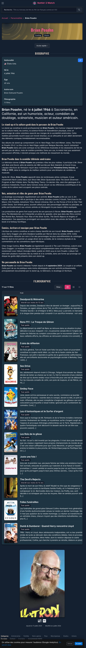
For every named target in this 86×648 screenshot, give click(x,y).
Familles (26, 636)
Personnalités (16, 18)
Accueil (5, 18)
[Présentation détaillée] (68, 287)
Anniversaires (15, 636)
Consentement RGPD (35, 639)
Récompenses (55, 636)
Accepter (79, 643)
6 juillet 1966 (9, 73)
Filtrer (58, 287)
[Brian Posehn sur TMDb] (39, 620)
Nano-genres (36, 636)
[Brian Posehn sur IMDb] (44, 620)
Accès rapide (41, 46)
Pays (46, 636)
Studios (65, 636)
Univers (74, 636)
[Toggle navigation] (2, 3)
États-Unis (11, 64)
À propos (21, 639)
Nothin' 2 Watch (46, 3)
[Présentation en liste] (79, 287)
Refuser (70, 643)
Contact (12, 639)
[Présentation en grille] (74, 287)
